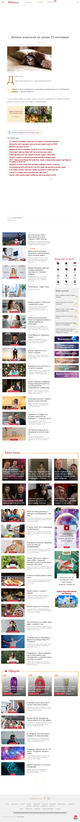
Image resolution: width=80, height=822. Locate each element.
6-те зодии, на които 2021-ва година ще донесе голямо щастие (33, 170)
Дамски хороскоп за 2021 (19, 147)
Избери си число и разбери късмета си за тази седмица (31, 149)
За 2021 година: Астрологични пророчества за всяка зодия (32, 157)
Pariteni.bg (36, 806)
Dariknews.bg (36, 804)
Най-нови (28, 2)
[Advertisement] (29, 195)
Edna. (13, 2)
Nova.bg (29, 804)
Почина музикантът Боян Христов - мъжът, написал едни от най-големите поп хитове (66, 330)
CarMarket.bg (44, 806)
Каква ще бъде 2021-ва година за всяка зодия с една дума (32, 154)
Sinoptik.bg (52, 804)
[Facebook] (44, 798)
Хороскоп (40, 2)
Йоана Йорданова (68, 508)
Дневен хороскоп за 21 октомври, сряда (16, 112)
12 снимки (15, 116)
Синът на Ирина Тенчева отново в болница (65, 296)
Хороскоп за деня (64, 258)
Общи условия (20, 816)
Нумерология (51, 2)
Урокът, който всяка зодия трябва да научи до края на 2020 (32, 175)
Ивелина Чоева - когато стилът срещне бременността (65, 310)
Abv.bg (7, 804)
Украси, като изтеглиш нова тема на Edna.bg (66, 591)
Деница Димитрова (18, 218)
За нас (21, 809)
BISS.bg (52, 806)
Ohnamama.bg (14, 804)
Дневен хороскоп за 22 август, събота (65, 317)
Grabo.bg (28, 806)
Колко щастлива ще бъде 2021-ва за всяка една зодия (30, 152)
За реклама (37, 809)
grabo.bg (30, 284)
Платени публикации (47, 809)
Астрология (40, 32)
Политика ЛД (28, 809)
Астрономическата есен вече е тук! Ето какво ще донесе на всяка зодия (37, 167)
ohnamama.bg (40, 248)
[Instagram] (48, 798)
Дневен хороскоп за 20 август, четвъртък (65, 303)
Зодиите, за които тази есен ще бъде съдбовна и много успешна (34, 164)
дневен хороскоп (12, 220)
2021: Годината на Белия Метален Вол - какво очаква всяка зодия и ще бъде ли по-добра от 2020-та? (40, 161)
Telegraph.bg (71, 804)
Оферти (14, 671)
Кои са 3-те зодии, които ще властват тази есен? (28, 172)
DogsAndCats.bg (62, 804)
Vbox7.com (45, 804)
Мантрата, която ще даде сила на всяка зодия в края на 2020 (33, 144)
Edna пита (12, 453)
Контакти (57, 809)
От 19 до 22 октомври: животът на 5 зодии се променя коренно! (34, 141)
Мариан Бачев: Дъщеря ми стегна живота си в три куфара (66, 324)
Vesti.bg (23, 804)
